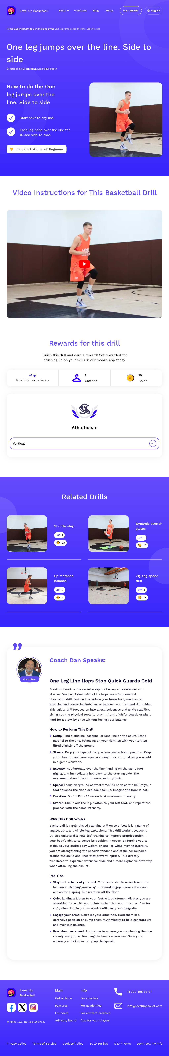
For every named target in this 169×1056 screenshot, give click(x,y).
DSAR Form (122, 1043)
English (155, 10)
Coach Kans (29, 68)
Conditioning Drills (43, 28)
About (109, 10)
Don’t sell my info (149, 1043)
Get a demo (63, 998)
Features (61, 1005)
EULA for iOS (98, 1043)
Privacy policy (16, 1043)
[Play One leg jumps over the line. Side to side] (84, 264)
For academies (91, 1005)
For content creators (95, 1013)
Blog (96, 10)
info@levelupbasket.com (144, 1006)
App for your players (95, 1020)
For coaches (89, 998)
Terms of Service (44, 1043)
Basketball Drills (23, 28)
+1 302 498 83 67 (139, 991)
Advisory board (65, 1020)
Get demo (130, 10)
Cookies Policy (72, 1043)
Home (10, 28)
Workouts (80, 10)
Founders (61, 1013)
